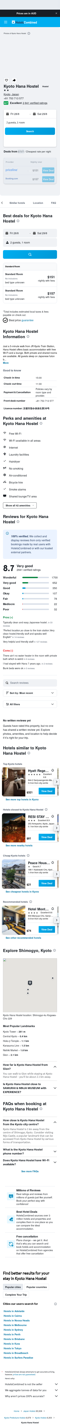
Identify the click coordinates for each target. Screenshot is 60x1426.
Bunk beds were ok (19, 668)
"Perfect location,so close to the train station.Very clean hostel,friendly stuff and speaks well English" (28, 634)
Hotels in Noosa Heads (17, 1320)
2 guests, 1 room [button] (15, 122)
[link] (22, 799)
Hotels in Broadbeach (16, 1353)
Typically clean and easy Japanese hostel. (27, 624)
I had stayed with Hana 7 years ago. (27, 663)
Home (16, 1411)
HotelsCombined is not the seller (23, 1384)
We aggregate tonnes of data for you (25, 1390)
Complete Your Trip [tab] (16, 1294)
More (6, 362)
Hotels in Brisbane (14, 1339)
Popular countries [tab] (36, 1287)
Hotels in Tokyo (13, 1348)
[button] (56, 13)
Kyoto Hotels (40, 1417)
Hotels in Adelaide (14, 1311)
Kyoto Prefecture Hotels (14, 1417)
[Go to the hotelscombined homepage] (24, 22)
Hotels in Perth (12, 1334)
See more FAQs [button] (30, 1171)
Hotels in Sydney (13, 1329)
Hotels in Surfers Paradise (18, 1357)
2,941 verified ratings (35, 103)
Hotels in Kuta (12, 1343)
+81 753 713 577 (14, 98)
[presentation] (28, 33)
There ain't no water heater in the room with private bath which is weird (30, 657)
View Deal (46, 791)
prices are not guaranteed (24, 1374)
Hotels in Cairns (13, 1315)
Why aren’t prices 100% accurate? (24, 1396)
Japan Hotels (29, 1411)
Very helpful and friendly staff (25, 641)
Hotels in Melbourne (15, 1325)
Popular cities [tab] (13, 1287)
